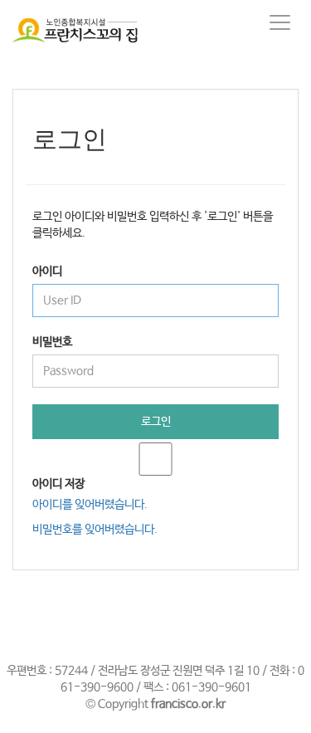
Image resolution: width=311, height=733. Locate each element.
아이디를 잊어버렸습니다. (90, 504)
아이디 (47, 271)
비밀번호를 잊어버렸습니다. (95, 529)
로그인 (156, 421)
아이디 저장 (58, 484)
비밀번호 (52, 342)
